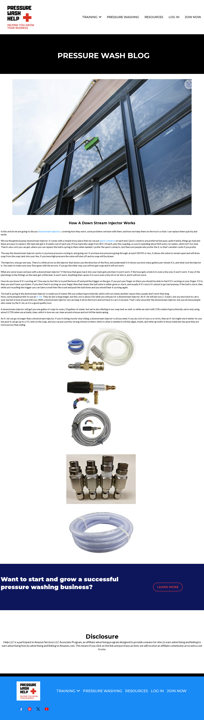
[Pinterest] (29, 709)
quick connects (107, 240)
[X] (38, 709)
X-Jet (39, 296)
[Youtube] (46, 709)
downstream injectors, (49, 231)
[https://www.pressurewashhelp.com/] (19, 17)
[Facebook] (21, 709)
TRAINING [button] (90, 17)
